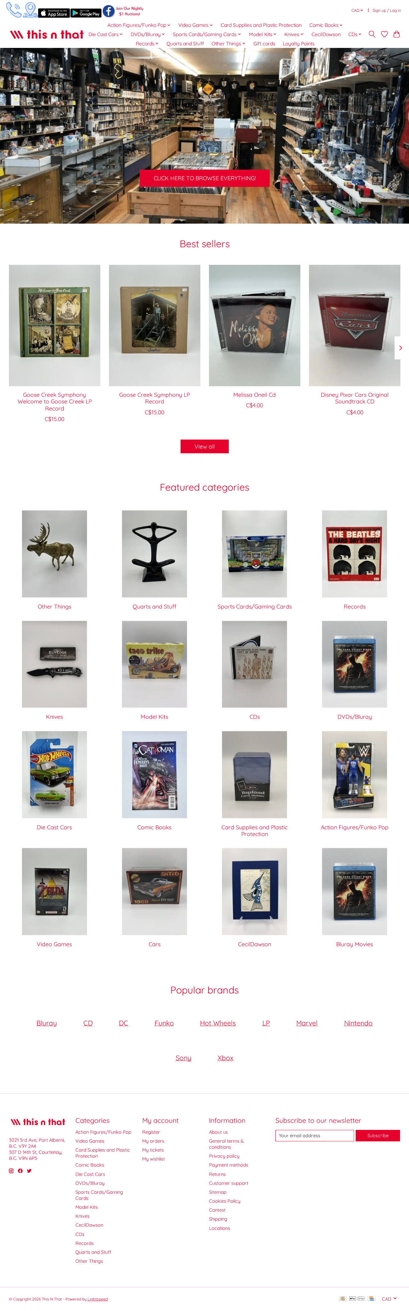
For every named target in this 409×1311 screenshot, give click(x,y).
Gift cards (264, 44)
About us (218, 1132)
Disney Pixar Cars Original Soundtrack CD (355, 398)
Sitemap (218, 1192)
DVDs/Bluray (354, 716)
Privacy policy (224, 1156)
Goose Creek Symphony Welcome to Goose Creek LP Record (54, 401)
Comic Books (154, 827)
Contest (217, 1210)
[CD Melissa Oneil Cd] (254, 325)
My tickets (153, 1150)
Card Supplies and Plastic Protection (261, 25)
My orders (153, 1141)
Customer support (228, 1183)
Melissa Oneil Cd (254, 394)
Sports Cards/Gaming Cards (255, 606)
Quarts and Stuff (185, 44)
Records (355, 606)
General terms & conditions (226, 1144)
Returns (217, 1174)
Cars (154, 943)
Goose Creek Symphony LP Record (154, 398)
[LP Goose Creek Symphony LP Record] (154, 325)
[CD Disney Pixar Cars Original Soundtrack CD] (354, 325)
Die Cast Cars (54, 827)
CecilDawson (326, 34)
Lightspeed (98, 1299)
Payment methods (228, 1165)
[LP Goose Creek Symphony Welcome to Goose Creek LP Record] (54, 325)
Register (151, 1132)
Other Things (54, 606)
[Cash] (343, 1299)
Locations (219, 1228)
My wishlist (153, 1159)
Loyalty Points (298, 44)
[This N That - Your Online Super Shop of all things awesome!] (47, 34)
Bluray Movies (354, 943)
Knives (54, 716)
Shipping (218, 1219)
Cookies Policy (224, 1201)
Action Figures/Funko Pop (355, 827)
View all (205, 446)
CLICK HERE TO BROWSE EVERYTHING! (205, 178)
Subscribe (378, 1135)
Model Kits (154, 716)
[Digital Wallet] (357, 1299)
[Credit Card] (371, 1299)
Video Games (54, 943)
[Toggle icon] (371, 34)
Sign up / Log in (387, 10)
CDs (255, 716)
